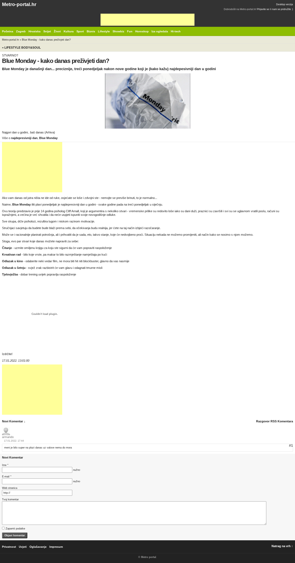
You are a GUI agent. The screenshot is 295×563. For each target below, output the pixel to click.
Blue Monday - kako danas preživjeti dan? (46, 39)
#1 (291, 445)
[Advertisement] (147, 20)
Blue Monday (48, 138)
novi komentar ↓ (13, 421)
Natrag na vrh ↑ (282, 546)
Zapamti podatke (15, 528)
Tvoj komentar (10, 499)
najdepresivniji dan (24, 138)
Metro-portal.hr (19, 4)
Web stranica (9, 487)
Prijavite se (263, 9)
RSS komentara (282, 421)
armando (8, 437)
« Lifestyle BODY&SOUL (21, 47)
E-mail (6, 476)
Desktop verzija (284, 4)
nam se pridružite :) (282, 9)
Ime (5, 465)
